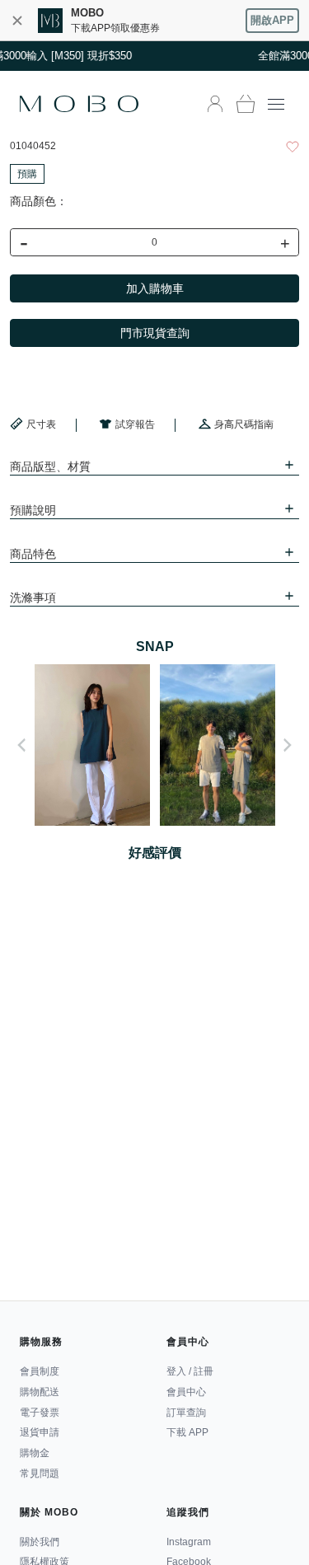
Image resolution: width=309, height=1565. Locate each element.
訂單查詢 (186, 1412)
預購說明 (33, 510)
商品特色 (33, 553)
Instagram (188, 1542)
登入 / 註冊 (189, 1371)
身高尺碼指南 (244, 424)
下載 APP (187, 1432)
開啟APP (272, 20)
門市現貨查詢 (155, 333)
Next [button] (287, 745)
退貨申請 (39, 1432)
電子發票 (39, 1412)
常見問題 (39, 1473)
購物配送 (39, 1392)
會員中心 (186, 1392)
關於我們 (39, 1542)
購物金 (34, 1453)
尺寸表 (41, 424)
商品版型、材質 (50, 466)
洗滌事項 (33, 597)
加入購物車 (155, 288)
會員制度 (39, 1371)
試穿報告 (135, 424)
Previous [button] (21, 745)
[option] (92, 745)
